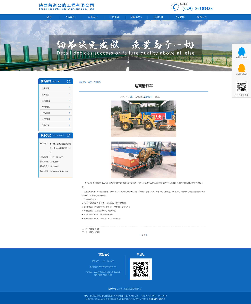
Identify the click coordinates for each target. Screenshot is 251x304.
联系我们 (158, 17)
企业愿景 (70, 17)
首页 (49, 17)
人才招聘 (180, 17)
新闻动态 (135, 17)
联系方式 (103, 254)
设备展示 (92, 17)
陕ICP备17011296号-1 (157, 299)
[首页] (125, 70)
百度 (120, 289)
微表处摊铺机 (94, 232)
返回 (143, 235)
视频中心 (201, 17)
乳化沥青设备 (94, 229)
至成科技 (144, 299)
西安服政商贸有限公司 (132, 289)
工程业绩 (114, 17)
